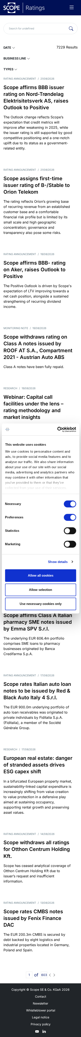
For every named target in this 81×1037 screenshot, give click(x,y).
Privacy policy (41, 1024)
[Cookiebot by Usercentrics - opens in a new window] (57, 429)
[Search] (71, 28)
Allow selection (40, 590)
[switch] (70, 517)
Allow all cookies (40, 575)
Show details (58, 562)
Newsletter (40, 1003)
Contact (40, 996)
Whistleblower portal (40, 1010)
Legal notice (40, 1017)
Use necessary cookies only (41, 604)
